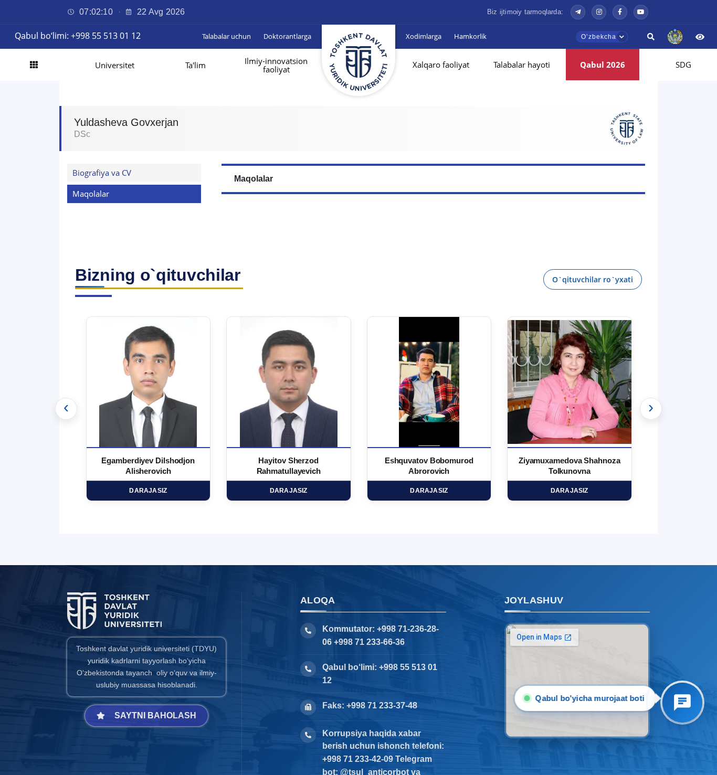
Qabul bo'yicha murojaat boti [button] (587, 698)
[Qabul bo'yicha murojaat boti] (682, 703)
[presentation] (66, 409)
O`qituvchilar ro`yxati (592, 279)
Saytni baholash (155, 715)
